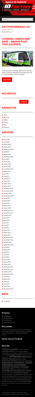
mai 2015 (6, 281)
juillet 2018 (7, 201)
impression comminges (25, 361)
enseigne (8, 354)
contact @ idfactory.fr (9, 322)
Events (6, 122)
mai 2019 (6, 176)
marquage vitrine (6, 377)
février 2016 (7, 262)
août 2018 (7, 198)
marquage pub (7, 371)
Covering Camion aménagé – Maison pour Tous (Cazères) (16, 41)
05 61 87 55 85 (8, 320)
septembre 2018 (9, 196)
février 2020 (7, 164)
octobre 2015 (8, 272)
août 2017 (7, 218)
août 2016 (7, 247)
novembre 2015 (8, 269)
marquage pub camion (22, 371)
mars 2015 (7, 286)
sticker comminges (18, 381)
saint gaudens (10, 381)
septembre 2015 (9, 274)
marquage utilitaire (12, 376)
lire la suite (7, 79)
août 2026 (7, 139)
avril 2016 (6, 257)
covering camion (8, 351)
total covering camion (7, 383)
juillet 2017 (7, 220)
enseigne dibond (5, 357)
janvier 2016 (7, 264)
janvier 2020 (7, 166)
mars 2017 (7, 230)
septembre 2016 (9, 245)
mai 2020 (6, 159)
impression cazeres (9, 361)
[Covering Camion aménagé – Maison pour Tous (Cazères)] (17, 58)
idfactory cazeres (21, 359)
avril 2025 (6, 142)
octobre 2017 (8, 215)
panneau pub (19, 379)
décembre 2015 (8, 267)
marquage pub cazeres (7, 372)
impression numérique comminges (15, 367)
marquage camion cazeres (21, 369)
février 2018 (7, 208)
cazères (5, 349)
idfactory (25, 356)
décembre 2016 (8, 237)
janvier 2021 (7, 154)
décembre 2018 (8, 188)
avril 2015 (6, 284)
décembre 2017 (8, 210)
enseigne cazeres (16, 355)
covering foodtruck (13, 353)
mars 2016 (7, 259)
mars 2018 (7, 205)
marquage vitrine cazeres (15, 377)
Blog (5, 125)
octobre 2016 (8, 242)
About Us (6, 117)
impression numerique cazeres (17, 362)
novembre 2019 (8, 169)
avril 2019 (6, 179)
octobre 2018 (8, 193)
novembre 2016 (8, 240)
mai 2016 (6, 254)
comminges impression (23, 349)
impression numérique (14, 364)
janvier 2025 (7, 147)
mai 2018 (6, 203)
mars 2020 (7, 161)
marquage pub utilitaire (21, 374)
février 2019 (7, 183)
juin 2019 (6, 174)
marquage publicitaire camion (8, 374)
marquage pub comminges (21, 372)
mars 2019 (7, 181)
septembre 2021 (9, 149)
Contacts (6, 127)
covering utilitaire (22, 353)
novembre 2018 (8, 191)
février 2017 (7, 232)
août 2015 (7, 276)
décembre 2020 (8, 157)
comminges (13, 349)
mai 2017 (6, 225)
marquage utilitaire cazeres (24, 376)
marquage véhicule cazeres (9, 379)
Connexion (7, 301)
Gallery (6, 120)
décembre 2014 (8, 289)
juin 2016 (6, 252)
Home (3, 32)
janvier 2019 (7, 186)
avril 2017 (6, 227)
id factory (15, 356)
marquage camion (8, 369)
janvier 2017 (7, 235)
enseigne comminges (27, 354)
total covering (27, 381)
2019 (7, 32)
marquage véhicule (27, 377)
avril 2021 (6, 152)
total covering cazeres (18, 383)
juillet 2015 (7, 279)
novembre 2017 (8, 213)
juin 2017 (6, 223)
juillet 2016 (7, 250)
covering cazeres (18, 351)
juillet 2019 (7, 171)
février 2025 (7, 144)
